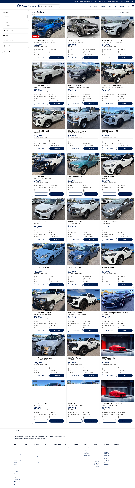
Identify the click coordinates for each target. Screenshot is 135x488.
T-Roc (15, 449)
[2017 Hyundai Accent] (117, 209)
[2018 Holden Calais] (48, 391)
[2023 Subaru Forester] (83, 254)
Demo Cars (96, 449)
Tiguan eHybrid (17, 454)
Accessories (106, 464)
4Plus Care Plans (107, 458)
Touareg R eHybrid (16, 465)
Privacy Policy (17, 479)
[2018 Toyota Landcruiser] (83, 118)
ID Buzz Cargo (37, 456)
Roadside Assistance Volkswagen (106, 452)
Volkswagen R (87, 455)
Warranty (106, 449)
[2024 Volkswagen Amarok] (117, 27)
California (76, 447)
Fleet (95, 469)
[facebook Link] (133, 1)
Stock (103, 6)
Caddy (55, 447)
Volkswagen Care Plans (107, 456)
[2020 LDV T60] (83, 391)
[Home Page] (11, 6)
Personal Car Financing (96, 464)
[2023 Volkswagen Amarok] (48, 27)
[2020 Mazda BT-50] (83, 209)
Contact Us (57, 58)
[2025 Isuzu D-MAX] (83, 300)
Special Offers (112, 6)
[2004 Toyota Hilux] (117, 345)
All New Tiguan (17, 452)
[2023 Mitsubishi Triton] (48, 164)
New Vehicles (94, 6)
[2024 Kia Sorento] (83, 27)
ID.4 (14, 467)
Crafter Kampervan (86, 453)
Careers (115, 450)
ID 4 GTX (16, 473)
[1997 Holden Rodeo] (83, 164)
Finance (95, 454)
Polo (25, 452)
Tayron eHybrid (17, 460)
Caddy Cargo (66, 447)
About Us (116, 449)
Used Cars (96, 450)
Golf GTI (25, 449)
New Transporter (67, 449)
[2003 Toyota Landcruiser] (48, 345)
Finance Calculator (96, 457)
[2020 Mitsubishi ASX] (48, 118)
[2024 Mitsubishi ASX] (117, 118)
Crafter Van (66, 450)
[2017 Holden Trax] (48, 209)
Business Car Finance (96, 467)
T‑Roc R (15, 450)
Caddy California (77, 449)
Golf (25, 447)
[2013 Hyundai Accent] (48, 254)
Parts (105, 462)
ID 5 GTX (16, 471)
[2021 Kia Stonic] (117, 164)
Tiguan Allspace (17, 456)
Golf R (25, 450)
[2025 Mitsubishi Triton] (48, 73)
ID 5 (14, 469)
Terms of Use (17, 481)
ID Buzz (35, 454)
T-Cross (15, 447)
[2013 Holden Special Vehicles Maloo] (117, 300)
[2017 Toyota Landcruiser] (117, 73)
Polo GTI (25, 454)
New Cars (96, 447)
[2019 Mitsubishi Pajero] (48, 300)
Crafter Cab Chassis (86, 449)
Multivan (56, 449)
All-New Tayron (17, 458)
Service (122, 6)
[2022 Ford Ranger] (83, 345)
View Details (41, 58)
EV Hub (115, 452)
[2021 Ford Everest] (83, 73)
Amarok (45, 447)
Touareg (15, 462)
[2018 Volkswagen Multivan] (117, 391)
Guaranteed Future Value (97, 460)
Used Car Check (107, 460)
